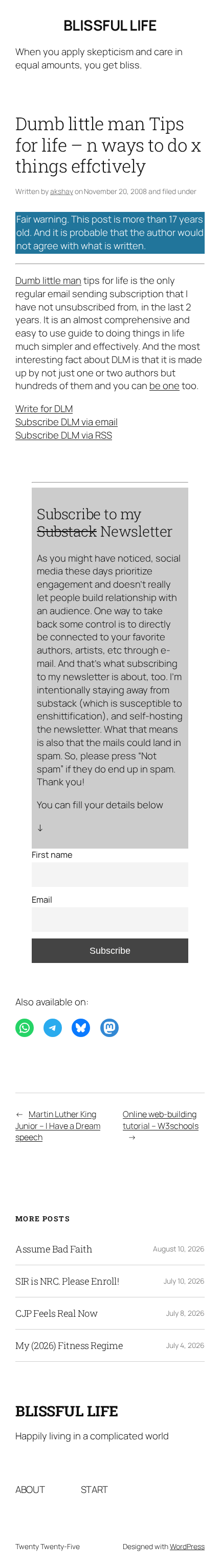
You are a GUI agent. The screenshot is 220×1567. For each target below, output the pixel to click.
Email (42, 899)
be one (164, 385)
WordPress (187, 1546)
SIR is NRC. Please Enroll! (67, 1281)
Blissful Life (110, 25)
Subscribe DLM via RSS (63, 435)
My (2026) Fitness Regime (69, 1345)
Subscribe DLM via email (66, 421)
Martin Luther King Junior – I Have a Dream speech (57, 1125)
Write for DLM (44, 408)
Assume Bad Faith (53, 1249)
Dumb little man (48, 280)
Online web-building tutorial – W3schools (161, 1119)
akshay (61, 191)
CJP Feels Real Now (56, 1313)
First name (52, 854)
